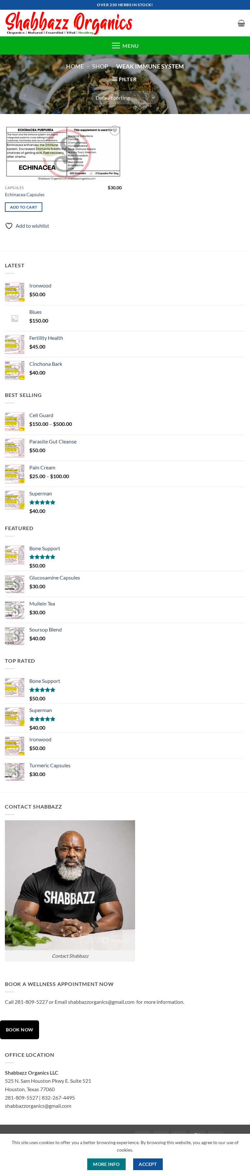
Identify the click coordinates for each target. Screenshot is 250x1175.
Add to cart (23, 207)
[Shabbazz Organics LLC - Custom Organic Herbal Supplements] (71, 23)
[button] (241, 23)
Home (75, 66)
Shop (100, 66)
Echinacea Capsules (25, 194)
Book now (19, 1029)
